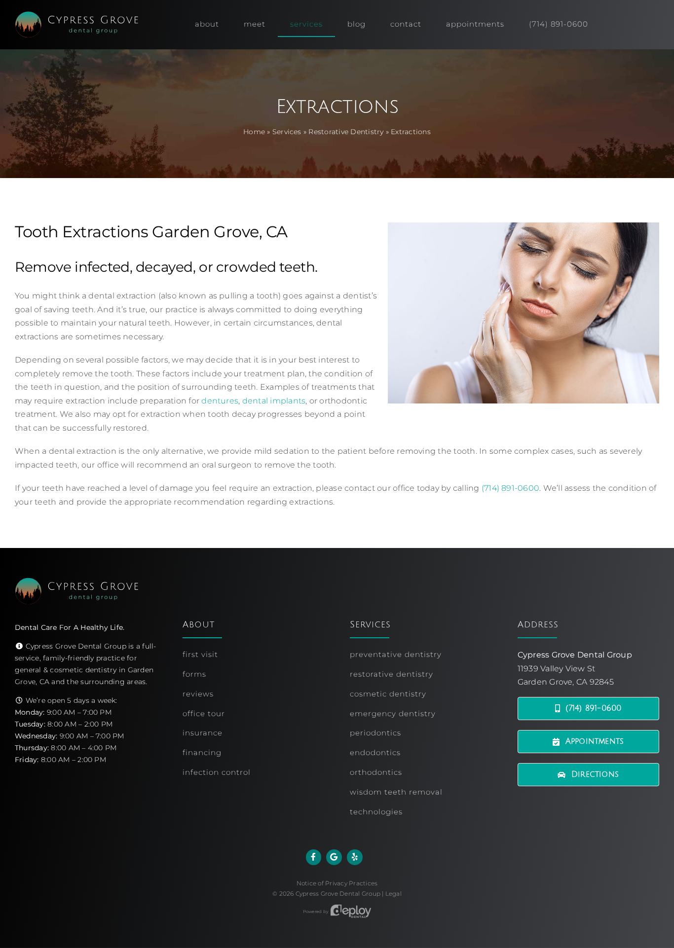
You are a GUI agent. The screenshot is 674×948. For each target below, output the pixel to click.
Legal (393, 893)
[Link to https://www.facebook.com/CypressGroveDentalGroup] (314, 857)
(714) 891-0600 (510, 488)
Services (286, 131)
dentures (219, 400)
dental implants (274, 400)
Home (254, 131)
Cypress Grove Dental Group (338, 893)
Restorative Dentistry (345, 131)
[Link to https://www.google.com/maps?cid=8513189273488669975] (334, 857)
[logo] (76, 15)
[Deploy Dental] (351, 911)
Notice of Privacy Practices (337, 883)
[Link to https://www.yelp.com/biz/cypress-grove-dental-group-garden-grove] (355, 857)
